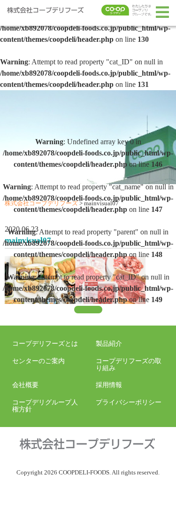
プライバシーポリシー (128, 402)
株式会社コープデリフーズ (54, 12)
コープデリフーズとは (45, 343)
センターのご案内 (38, 361)
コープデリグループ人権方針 (45, 405)
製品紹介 (109, 343)
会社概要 (25, 384)
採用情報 (109, 384)
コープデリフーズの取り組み (128, 364)
